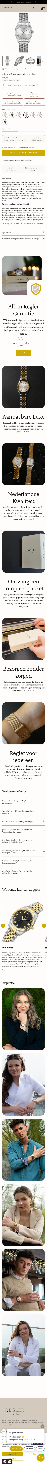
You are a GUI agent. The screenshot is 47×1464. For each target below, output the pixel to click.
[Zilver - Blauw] (5, 122)
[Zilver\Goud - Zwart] (12, 115)
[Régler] (8, 8)
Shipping (14, 160)
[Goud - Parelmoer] (5, 115)
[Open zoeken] (32, 8)
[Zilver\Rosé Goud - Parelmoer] (40, 115)
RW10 (17, 80)
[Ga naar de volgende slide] (44, 926)
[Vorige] (11, 2)
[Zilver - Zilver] (26, 115)
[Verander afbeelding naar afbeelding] (7, 61)
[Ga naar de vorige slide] (3, 926)
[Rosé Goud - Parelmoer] (19, 115)
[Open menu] (38, 8)
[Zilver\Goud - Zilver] (33, 115)
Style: (8, 110)
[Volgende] (35, 2)
